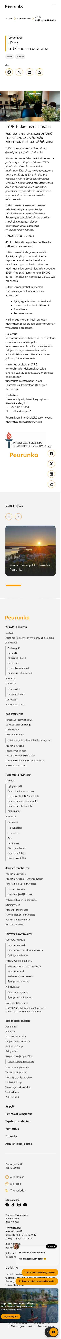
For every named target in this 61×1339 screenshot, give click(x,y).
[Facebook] (7, 1204)
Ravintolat (10, 816)
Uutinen (20, 56)
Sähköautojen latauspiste (21, 1062)
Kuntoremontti (16, 971)
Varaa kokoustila (16, 889)
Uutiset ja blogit (13, 1082)
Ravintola (13, 822)
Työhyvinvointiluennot (20, 997)
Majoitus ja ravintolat (18, 774)
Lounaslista (16, 828)
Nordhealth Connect (16, 1003)
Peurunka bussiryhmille (17, 919)
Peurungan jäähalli (15, 704)
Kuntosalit (10, 683)
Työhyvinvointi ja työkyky (18, 961)
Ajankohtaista (24, 18)
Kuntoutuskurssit (17, 945)
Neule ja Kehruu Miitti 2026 (20, 755)
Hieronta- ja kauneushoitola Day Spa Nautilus (29, 637)
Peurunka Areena (14, 746)
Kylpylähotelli (15, 786)
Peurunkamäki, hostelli (20, 806)
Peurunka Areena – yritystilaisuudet (24, 879)
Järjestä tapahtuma (17, 868)
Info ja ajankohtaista (17, 1020)
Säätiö (9, 56)
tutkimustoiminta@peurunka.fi (23, 380)
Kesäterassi (13, 843)
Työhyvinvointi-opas (18, 981)
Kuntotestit (11, 699)
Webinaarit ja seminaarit (20, 976)
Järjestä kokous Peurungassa (20, 884)
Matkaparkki (14, 811)
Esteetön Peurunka (15, 1036)
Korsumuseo (12, 729)
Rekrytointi (11, 1051)
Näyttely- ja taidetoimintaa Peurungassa (29, 740)
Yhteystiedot (12, 1097)
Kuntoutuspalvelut (15, 939)
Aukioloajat (11, 1026)
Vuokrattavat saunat (16, 765)
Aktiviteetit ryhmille (18, 992)
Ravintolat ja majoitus (18, 1113)
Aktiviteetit (11, 642)
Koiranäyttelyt (12, 905)
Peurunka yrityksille (15, 874)
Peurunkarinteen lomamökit (23, 801)
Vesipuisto (10, 678)
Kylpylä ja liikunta (16, 626)
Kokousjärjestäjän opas (20, 894)
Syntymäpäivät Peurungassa (20, 914)
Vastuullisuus (12, 1092)
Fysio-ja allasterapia (18, 955)
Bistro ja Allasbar (16, 848)
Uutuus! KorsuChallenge (18, 724)
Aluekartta (10, 1031)
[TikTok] (13, 1204)
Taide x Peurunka (14, 734)
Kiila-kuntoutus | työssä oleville (24, 966)
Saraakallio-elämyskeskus (18, 720)
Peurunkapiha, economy (21, 791)
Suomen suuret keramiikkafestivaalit (24, 760)
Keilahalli (12, 653)
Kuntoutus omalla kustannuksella (25, 950)
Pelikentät (13, 663)
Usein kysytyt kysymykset (19, 1077)
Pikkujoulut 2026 (17, 858)
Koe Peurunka (14, 713)
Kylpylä (9, 633)
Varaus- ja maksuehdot (17, 1087)
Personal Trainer (16, 694)
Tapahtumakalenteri (15, 750)
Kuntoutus (12, 1128)
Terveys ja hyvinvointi (18, 933)
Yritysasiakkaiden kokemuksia (21, 900)
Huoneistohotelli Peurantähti (23, 796)
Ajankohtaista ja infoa (18, 1143)
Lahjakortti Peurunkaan (17, 1041)
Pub (10, 838)
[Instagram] (19, 1204)
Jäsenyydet (14, 689)
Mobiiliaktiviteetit (17, 658)
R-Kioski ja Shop (14, 1046)
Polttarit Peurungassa (16, 910)
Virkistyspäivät (12, 987)
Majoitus (9, 780)
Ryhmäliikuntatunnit (18, 668)
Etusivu (9, 18)
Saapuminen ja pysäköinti (18, 1056)
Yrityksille (11, 1136)
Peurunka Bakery (17, 853)
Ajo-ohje (20, 1184)
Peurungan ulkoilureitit (20, 673)
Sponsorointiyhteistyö (17, 1067)
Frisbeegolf (13, 648)
